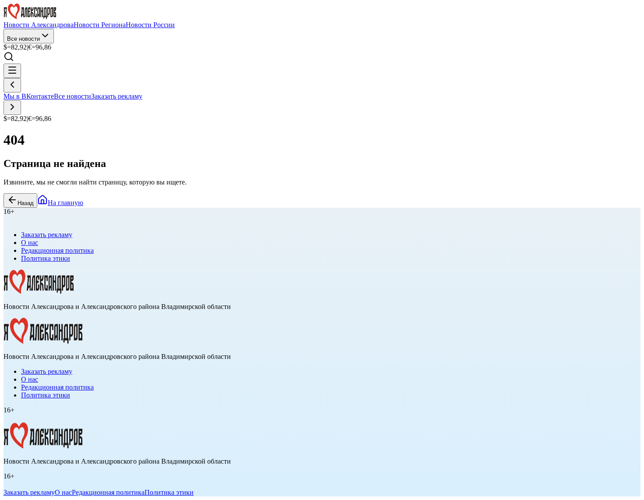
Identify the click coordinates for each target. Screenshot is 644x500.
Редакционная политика (57, 250)
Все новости (23, 38)
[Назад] (12, 85)
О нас (29, 242)
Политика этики (45, 258)
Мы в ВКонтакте (29, 96)
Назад (26, 203)
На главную (65, 202)
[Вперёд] (12, 107)
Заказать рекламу (116, 96)
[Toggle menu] (12, 71)
